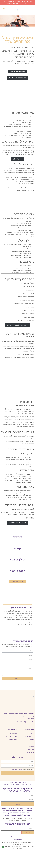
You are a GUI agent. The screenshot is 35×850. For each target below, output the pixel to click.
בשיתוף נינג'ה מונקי (9, 784)
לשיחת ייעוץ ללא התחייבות (17, 523)
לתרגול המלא (17, 159)
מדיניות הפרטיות (17, 769)
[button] (33, 9)
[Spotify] (9, 722)
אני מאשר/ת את (22, 769)
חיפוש (28, 832)
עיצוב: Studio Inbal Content (18, 782)
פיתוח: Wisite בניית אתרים (23, 784)
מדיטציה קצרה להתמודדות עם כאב (17, 325)
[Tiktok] (13, 722)
